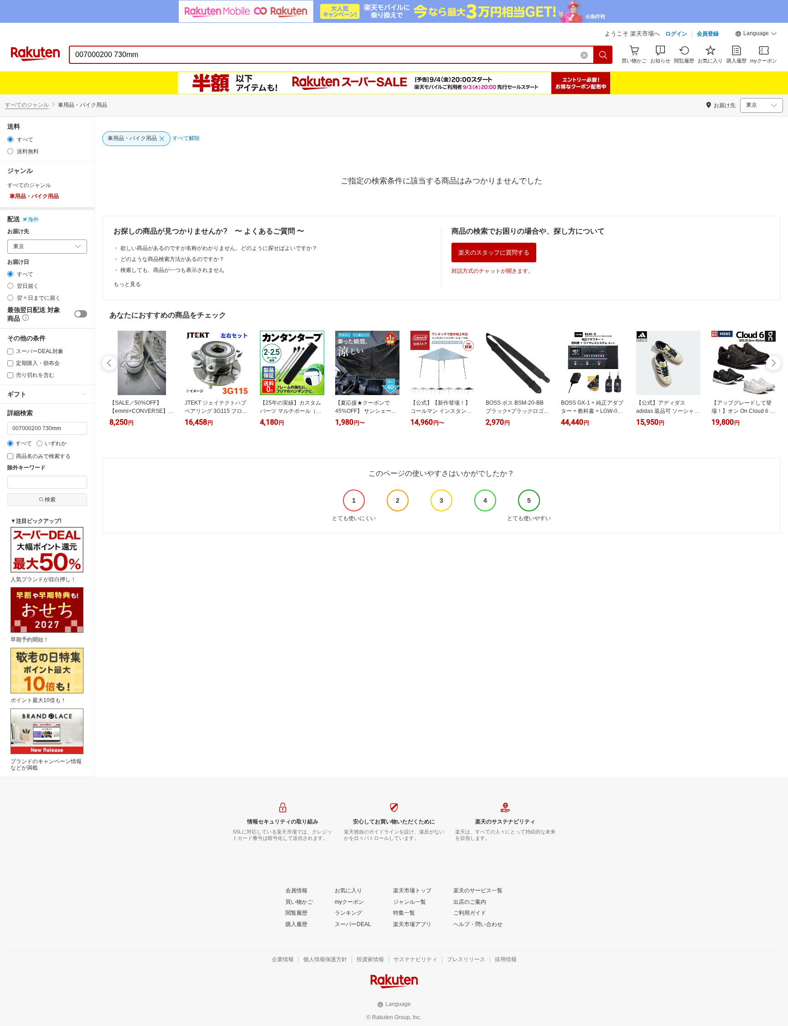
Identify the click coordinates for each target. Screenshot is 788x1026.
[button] (756, 34)
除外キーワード (26, 468)
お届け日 (18, 262)
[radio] (10, 139)
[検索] (603, 55)
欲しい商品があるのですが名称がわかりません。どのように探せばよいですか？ (218, 248)
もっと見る (127, 284)
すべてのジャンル (27, 105)
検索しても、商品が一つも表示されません (172, 270)
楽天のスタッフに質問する (493, 252)
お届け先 (18, 231)
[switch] (80, 314)
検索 (50, 499)
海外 (33, 219)
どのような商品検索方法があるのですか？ (172, 259)
